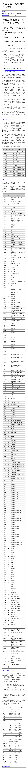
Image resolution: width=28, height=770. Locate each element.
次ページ (5, 15)
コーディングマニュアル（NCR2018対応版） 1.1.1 (15, 70)
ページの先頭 (6, 766)
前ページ (5, 13)
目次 (4, 12)
